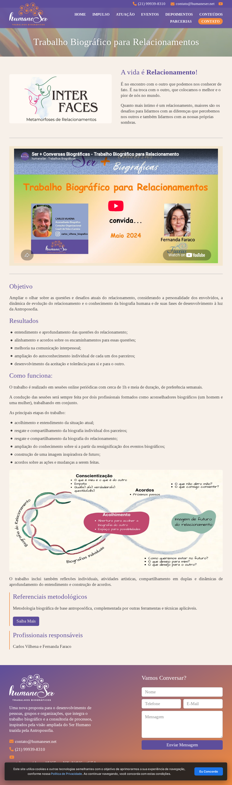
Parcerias (181, 21)
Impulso (100, 14)
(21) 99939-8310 (30, 749)
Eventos (150, 14)
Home (80, 14)
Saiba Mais (26, 621)
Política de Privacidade (66, 773)
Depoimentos (179, 14)
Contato (210, 21)
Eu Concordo (209, 771)
